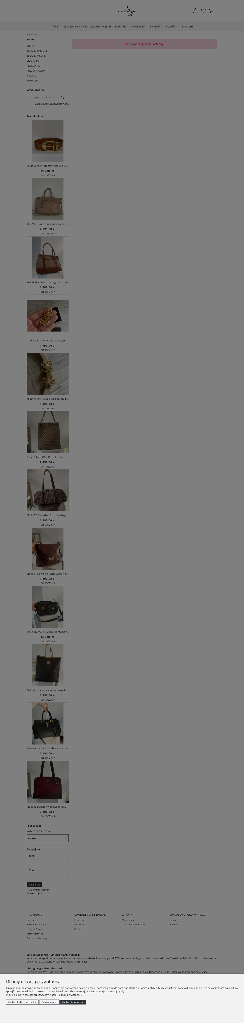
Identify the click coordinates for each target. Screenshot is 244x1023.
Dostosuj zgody (50, 1002)
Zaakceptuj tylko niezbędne (22, 1002)
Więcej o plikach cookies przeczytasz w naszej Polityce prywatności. (44, 994)
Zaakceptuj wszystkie (73, 1002)
